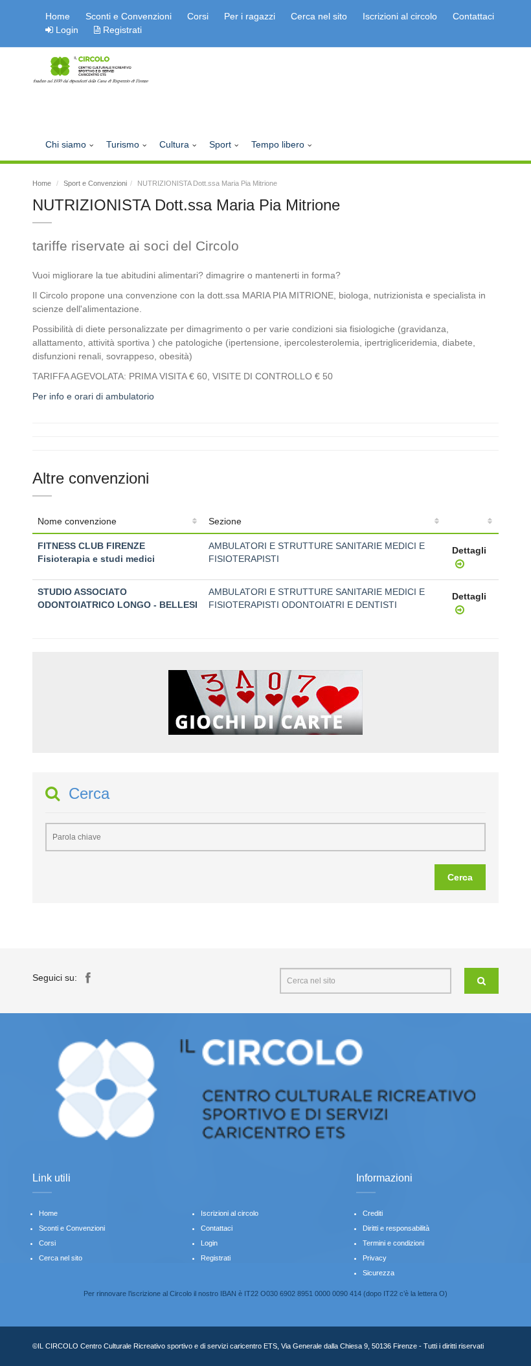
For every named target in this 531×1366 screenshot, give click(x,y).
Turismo (122, 144)
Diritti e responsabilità (396, 1228)
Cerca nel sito (319, 16)
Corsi (198, 16)
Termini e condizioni (393, 1243)
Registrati (121, 30)
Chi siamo (65, 144)
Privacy (375, 1258)
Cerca (460, 877)
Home (57, 16)
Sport (220, 144)
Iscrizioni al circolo (400, 16)
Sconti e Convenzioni (128, 16)
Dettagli (469, 550)
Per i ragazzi (249, 16)
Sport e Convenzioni (95, 183)
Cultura (174, 144)
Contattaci (473, 16)
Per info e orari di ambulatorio (93, 396)
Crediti (373, 1213)
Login (67, 30)
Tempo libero (277, 144)
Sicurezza (378, 1273)
